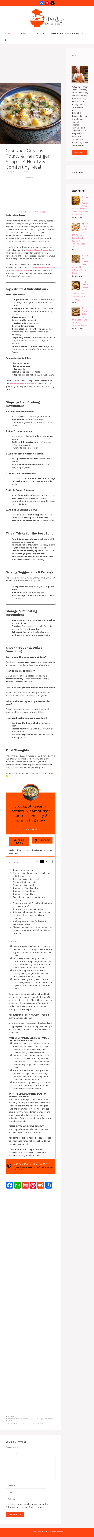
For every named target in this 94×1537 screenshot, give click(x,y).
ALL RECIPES (10, 33)
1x (41, 862)
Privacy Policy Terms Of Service (66, 33)
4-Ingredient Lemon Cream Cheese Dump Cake (26, 1423)
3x (50, 862)
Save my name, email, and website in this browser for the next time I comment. (28, 1505)
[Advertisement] (30, 66)
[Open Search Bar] (5, 40)
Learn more (79, 152)
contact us (40, 33)
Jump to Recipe (23, 212)
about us (25, 33)
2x (46, 862)
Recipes (11, 1416)
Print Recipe (39, 212)
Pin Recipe (44, 840)
